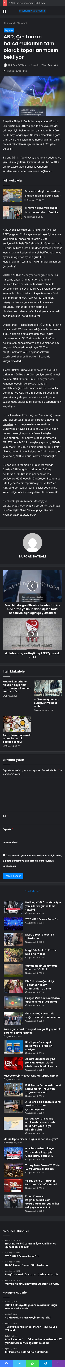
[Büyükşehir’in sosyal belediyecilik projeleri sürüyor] (13, 1047)
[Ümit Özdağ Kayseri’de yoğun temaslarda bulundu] (13, 1018)
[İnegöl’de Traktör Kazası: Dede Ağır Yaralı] (13, 955)
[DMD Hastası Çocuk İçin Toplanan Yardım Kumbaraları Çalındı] (13, 986)
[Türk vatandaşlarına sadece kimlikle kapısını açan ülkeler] (12, 195)
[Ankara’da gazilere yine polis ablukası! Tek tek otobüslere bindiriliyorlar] (13, 1063)
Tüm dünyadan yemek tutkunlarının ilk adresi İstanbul (17, 738)
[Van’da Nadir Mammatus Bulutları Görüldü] (13, 970)
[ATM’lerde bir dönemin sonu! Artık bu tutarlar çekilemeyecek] (13, 1106)
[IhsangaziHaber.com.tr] (32, 11)
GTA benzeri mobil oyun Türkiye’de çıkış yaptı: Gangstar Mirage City (40, 1152)
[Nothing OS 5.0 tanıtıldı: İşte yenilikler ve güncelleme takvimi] (13, 907)
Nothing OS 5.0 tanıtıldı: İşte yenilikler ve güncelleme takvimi (43, 906)
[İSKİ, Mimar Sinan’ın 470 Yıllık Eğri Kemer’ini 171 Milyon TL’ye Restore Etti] (13, 1089)
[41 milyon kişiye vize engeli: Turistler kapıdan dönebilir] (12, 212)
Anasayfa (11, 23)
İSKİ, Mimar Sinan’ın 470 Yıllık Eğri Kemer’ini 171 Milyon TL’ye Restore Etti (43, 1088)
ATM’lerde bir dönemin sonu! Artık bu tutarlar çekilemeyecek (43, 1105)
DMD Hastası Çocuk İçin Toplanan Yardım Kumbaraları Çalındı (40, 985)
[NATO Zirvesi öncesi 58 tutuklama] (13, 939)
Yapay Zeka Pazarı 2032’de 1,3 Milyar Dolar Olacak (42, 1167)
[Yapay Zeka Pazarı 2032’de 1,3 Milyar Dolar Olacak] (13, 1170)
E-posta (8, 829)
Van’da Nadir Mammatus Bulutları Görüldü (41, 967)
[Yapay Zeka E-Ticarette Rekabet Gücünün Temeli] (13, 1185)
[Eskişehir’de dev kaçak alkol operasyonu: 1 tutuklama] (13, 1002)
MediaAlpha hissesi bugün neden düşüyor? (31, 1139)
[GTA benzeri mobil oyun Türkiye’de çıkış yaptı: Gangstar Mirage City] (13, 1153)
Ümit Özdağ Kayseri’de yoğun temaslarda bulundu (42, 1015)
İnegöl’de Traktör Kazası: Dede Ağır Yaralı (41, 952)
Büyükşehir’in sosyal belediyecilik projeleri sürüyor (39, 1045)
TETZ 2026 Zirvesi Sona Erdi (42, 919)
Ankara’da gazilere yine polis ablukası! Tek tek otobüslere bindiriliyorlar (41, 1062)
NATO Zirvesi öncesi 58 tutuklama (27, 3)
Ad (5, 816)
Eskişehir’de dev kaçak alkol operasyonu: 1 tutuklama (42, 999)
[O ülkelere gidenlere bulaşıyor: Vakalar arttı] (48, 688)
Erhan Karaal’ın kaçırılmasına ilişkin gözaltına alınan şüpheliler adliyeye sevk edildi (42, 1202)
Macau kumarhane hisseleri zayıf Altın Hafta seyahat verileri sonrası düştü (17, 686)
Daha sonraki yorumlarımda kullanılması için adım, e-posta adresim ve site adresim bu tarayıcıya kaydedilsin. (32, 860)
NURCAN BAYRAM (17, 65)
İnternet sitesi (10, 842)
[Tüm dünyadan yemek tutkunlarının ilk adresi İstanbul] (17, 724)
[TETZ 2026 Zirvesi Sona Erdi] (13, 923)
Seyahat (22, 23)
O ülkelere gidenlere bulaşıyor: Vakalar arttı (46, 703)
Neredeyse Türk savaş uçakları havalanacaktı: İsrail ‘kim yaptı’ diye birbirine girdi (40, 1124)
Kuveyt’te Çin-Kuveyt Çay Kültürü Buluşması (31, 1075)
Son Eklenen (32, 891)
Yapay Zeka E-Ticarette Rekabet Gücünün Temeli (41, 1182)
